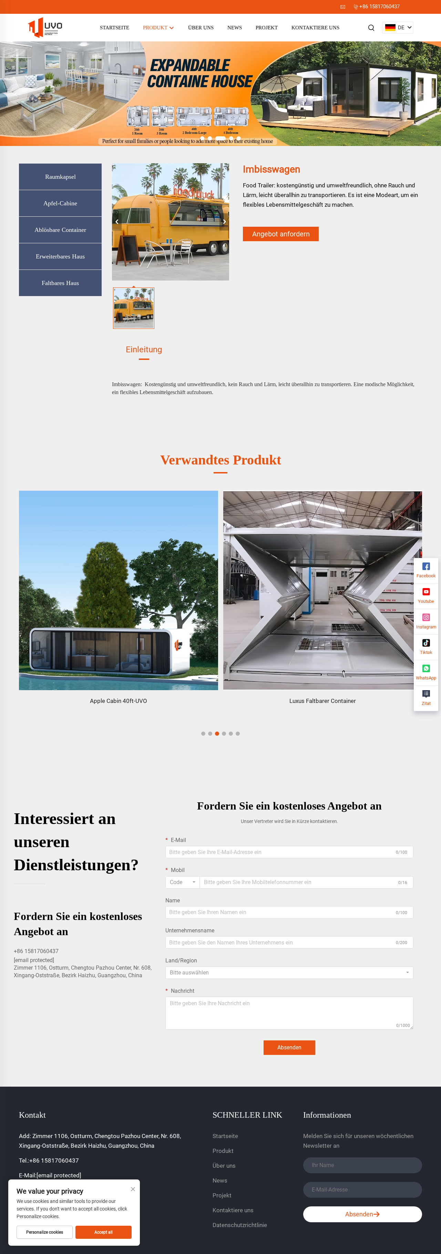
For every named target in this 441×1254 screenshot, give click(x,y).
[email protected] (34, 960)
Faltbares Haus (60, 283)
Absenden (289, 1047)
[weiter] (224, 222)
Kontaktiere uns (315, 27)
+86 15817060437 (379, 6)
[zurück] (117, 222)
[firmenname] (45, 27)
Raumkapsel (60, 176)
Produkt (156, 27)
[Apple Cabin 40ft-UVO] (118, 590)
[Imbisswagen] (170, 222)
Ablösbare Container (60, 229)
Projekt (267, 27)
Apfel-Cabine (60, 203)
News (234, 27)
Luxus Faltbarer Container (322, 700)
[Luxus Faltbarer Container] (322, 590)
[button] (202, 138)
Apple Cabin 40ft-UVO (118, 700)
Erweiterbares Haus (60, 256)
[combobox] (182, 882)
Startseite (114, 27)
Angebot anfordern (281, 234)
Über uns (201, 27)
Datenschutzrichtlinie (240, 1225)
